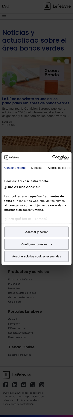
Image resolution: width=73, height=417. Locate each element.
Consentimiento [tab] (15, 167)
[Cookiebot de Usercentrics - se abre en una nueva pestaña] (52, 157)
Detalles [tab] (36, 167)
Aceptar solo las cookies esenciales (36, 256)
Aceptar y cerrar (36, 232)
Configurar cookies (34, 244)
